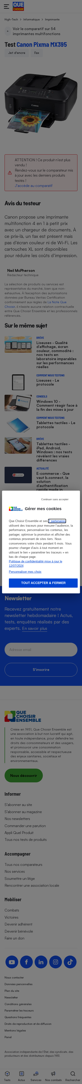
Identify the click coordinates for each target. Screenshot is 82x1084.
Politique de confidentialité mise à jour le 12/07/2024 (35, 564)
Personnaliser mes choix (25, 571)
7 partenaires (57, 521)
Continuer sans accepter (55, 499)
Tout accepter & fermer (43, 583)
